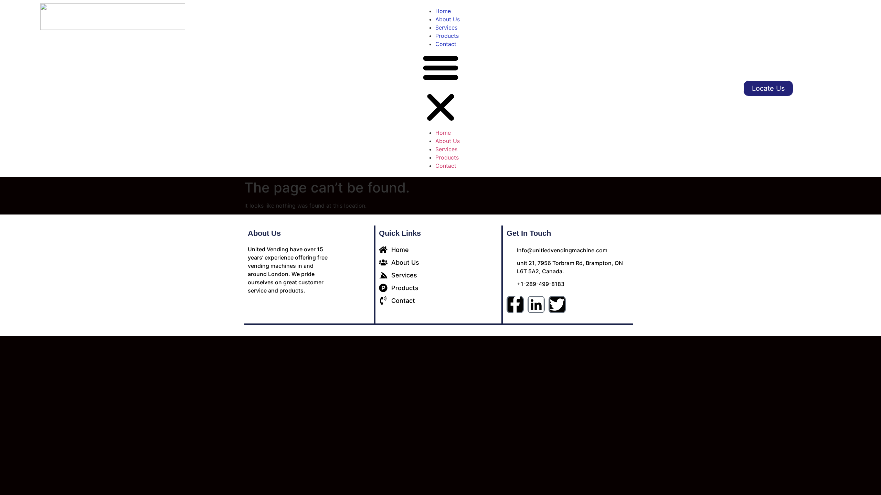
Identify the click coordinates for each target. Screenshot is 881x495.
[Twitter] (557, 304)
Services (446, 27)
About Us (447, 19)
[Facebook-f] (515, 304)
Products (447, 35)
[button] (441, 88)
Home (443, 11)
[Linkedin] (536, 304)
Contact (445, 44)
